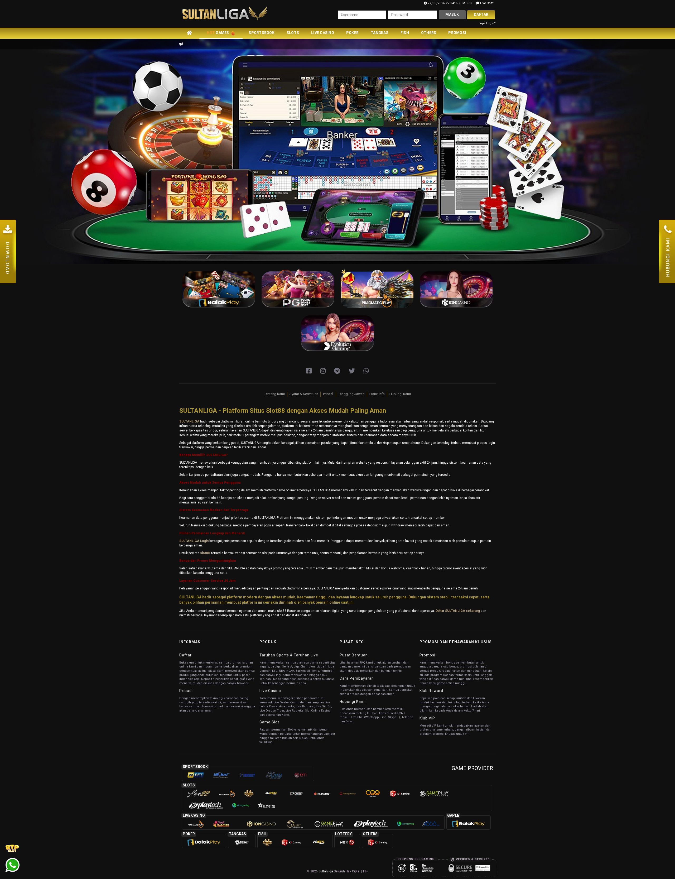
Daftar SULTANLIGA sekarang (458, 611)
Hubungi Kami (400, 394)
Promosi (457, 33)
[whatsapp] (366, 371)
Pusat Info (377, 394)
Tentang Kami (274, 394)
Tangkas (379, 33)
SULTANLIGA (189, 421)
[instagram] (323, 371)
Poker (352, 33)
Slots (293, 33)
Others (428, 33)
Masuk (452, 14)
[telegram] (337, 371)
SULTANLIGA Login (194, 541)
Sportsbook (261, 33)
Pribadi (328, 394)
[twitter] (352, 371)
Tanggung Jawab (351, 394)
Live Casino (322, 33)
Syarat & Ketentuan (304, 394)
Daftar (481, 14)
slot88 (205, 553)
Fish (405, 33)
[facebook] (309, 371)
